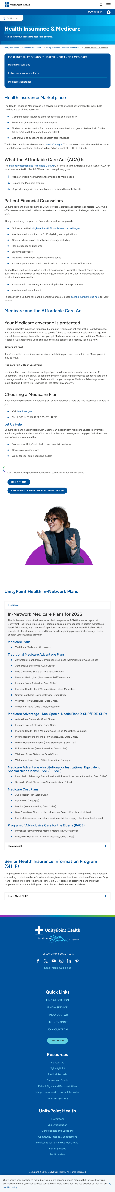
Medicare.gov (24, 411)
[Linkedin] (69, 960)
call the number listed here (85, 296)
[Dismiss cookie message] (110, 1183)
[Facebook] (38, 960)
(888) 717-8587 (19, 482)
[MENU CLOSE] (108, 4)
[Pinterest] (77, 960)
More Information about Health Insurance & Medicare (47, 57)
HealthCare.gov (54, 144)
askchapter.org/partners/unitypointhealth (37, 490)
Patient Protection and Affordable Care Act (32, 165)
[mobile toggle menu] (101, 4)
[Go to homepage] (17, 4)
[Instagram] (61, 960)
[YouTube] (53, 960)
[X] (45, 960)
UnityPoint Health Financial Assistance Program (55, 228)
